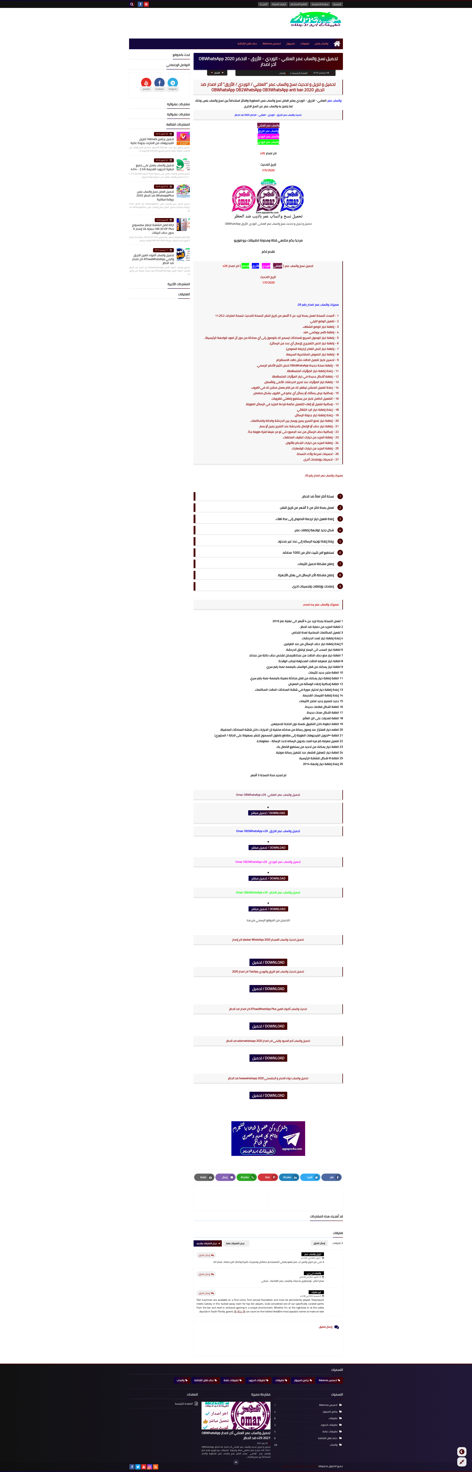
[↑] (236, 1462)
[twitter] (137, 1466)
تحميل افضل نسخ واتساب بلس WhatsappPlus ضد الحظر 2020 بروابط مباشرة (155, 195)
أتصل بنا (263, 4)
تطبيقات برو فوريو (246, 240)
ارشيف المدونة (279, 4)
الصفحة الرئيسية (299, 73)
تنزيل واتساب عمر (312, 1254)
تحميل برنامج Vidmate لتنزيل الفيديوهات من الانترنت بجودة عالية (152, 141)
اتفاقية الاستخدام (299, 4)
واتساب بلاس (321, 43)
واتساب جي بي (314, 1273)
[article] (232, 1198)
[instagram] (149, 1466)
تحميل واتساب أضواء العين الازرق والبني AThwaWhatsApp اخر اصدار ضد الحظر (153, 259)
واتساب (282, 73)
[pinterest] (146, 4)
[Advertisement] (196, 23)
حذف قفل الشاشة (247, 43)
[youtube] (143, 1466)
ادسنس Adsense (272, 43)
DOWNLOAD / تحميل (268, 962)
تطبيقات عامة (231, 1380)
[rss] (155, 1466)
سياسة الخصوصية (320, 4)
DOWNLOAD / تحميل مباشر (268, 812)
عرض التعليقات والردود (206, 1243)
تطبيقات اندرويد (257, 1380)
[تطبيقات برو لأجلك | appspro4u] (316, 19)
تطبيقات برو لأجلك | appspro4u (298, 1466)
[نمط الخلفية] (461, 1461)
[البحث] (132, 4)
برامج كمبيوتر (301, 1380)
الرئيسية (337, 4)
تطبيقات (304, 43)
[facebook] (140, 4)
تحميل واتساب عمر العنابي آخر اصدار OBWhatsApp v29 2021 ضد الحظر (236, 1435)
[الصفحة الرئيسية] (337, 44)
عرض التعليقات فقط (235, 1243)
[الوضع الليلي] (461, 1451)
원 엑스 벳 (239, 1311)
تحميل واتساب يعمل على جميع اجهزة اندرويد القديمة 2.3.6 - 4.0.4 (152, 167)
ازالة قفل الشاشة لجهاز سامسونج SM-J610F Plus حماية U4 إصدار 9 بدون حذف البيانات (153, 228)
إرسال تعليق (204, 1255)
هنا (249, 920)
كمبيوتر (290, 43)
